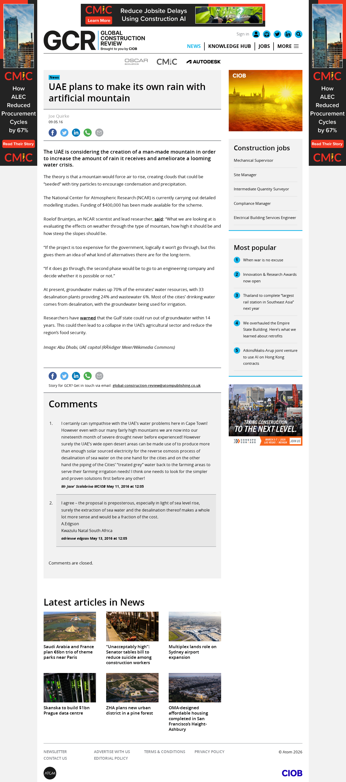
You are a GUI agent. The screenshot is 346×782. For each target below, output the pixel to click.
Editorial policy (111, 758)
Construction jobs (262, 147)
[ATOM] (108, 773)
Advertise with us (112, 751)
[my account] (256, 34)
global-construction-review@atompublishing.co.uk (157, 385)
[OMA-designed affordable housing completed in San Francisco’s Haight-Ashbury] (195, 687)
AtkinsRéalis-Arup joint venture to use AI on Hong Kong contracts (270, 357)
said (159, 219)
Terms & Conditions (164, 751)
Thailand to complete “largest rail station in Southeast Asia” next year (268, 302)
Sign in (243, 34)
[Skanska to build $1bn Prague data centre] (70, 687)
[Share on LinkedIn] (76, 133)
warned (88, 318)
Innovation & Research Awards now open (270, 277)
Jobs (264, 46)
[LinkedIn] (288, 34)
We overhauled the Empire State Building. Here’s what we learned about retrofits (269, 329)
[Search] (298, 34)
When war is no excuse (263, 259)
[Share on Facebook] (53, 133)
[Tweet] (64, 133)
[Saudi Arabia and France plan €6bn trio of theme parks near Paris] (70, 626)
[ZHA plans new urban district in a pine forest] (132, 687)
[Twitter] (277, 34)
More (284, 46)
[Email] (267, 34)
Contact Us (55, 758)
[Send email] (99, 133)
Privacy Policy (209, 751)
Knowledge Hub (229, 46)
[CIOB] (237, 773)
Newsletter (55, 751)
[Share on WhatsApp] (88, 133)
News (194, 46)
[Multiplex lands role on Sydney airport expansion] (195, 626)
